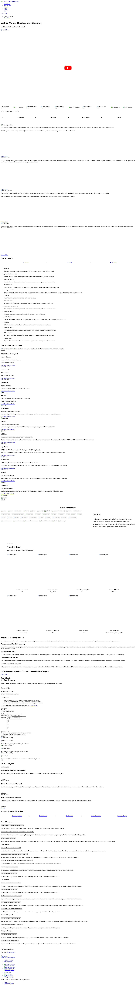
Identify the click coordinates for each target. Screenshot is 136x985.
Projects (6, 6)
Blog (5, 11)
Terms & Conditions (9, 983)
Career (5, 9)
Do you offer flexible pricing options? (9, 940)
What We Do (7, 4)
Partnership (113, 262)
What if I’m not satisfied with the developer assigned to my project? (16, 860)
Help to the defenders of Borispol (11, 784)
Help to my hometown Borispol (11, 797)
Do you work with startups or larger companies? (12, 825)
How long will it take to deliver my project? (10, 918)
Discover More (4, 156)
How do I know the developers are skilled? (10, 883)
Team (5, 8)
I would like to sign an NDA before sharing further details (17, 733)
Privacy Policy (7, 982)
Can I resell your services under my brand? (11, 895)
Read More (3, 365)
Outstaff (69, 262)
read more (3, 779)
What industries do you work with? (9, 867)
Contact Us (6, 17)
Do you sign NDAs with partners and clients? (11, 908)
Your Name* (4, 714)
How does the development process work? (11, 847)
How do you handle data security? (9, 873)
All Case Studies (10, 365)
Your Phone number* (6, 717)
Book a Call (4, 13)
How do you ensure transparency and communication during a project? (17, 831)
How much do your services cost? (9, 934)
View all (3, 808)
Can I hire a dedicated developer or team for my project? (14, 854)
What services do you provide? (8, 838)
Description (3, 731)
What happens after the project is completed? (11, 924)
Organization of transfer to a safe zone (13, 770)
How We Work (7, 5)
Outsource (25, 262)
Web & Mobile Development (8, 957)
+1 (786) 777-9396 (8, 16)
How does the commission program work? (10, 902)
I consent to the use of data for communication (14, 734)
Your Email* (4, 715)
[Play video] (68, 68)
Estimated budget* (5, 718)
